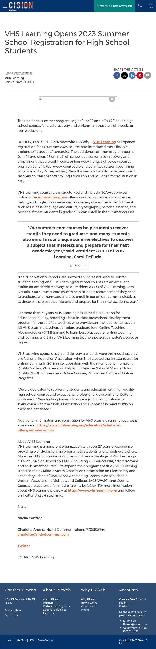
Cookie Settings (46, 640)
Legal (9, 640)
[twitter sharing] (124, 76)
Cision (141, 640)
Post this (81, 265)
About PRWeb (51, 599)
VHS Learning (104, 142)
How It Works (89, 602)
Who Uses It (88, 606)
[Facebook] (11, 615)
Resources (49, 613)
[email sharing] (147, 76)
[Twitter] (7, 615)
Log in (122, 602)
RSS (32, 640)
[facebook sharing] (116, 76)
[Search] (151, 6)
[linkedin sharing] (132, 76)
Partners (48, 602)
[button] (78, 98)
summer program (52, 197)
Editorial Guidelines (54, 609)
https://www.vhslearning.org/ (92, 490)
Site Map (20, 640)
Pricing (85, 609)
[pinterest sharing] (139, 76)
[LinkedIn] (16, 615)
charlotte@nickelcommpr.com (43, 534)
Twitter (24, 546)
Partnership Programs (56, 606)
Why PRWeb (88, 599)
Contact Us (12, 610)
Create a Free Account (115, 6)
